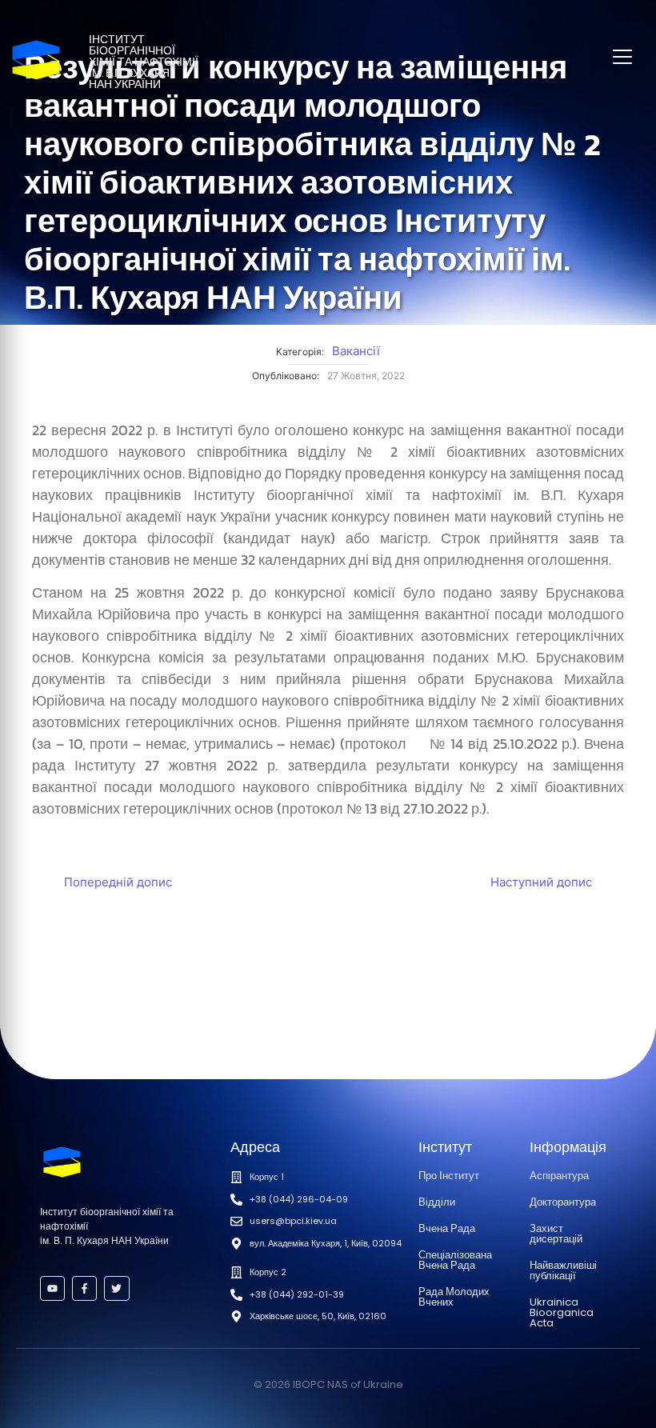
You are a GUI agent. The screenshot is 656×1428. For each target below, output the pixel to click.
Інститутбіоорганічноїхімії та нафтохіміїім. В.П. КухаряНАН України (143, 62)
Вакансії (356, 350)
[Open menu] (622, 56)
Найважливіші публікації (563, 1270)
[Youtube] (52, 1288)
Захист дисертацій (556, 1233)
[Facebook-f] (84, 1288)
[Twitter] (116, 1288)
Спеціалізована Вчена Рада (455, 1260)
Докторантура (563, 1202)
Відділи (436, 1202)
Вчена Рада (446, 1228)
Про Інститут (448, 1175)
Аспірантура (559, 1175)
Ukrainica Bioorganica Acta (562, 1312)
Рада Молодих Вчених (454, 1297)
